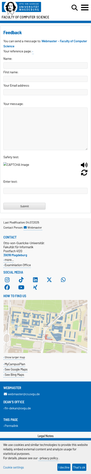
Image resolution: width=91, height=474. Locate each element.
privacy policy (49, 458)
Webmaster (35, 227)
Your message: (13, 103)
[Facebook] (7, 287)
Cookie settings (13, 467)
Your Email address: (16, 85)
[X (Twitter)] (49, 280)
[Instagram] (7, 280)
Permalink (11, 426)
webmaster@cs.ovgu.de (24, 394)
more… (9, 259)
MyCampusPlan (15, 364)
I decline (64, 467)
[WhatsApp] (63, 280)
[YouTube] (21, 287)
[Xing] (35, 287)
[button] (84, 166)
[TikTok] (21, 280)
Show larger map (15, 357)
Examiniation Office (18, 265)
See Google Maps (16, 369)
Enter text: (10, 181)
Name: (7, 58)
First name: (10, 72)
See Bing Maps (14, 374)
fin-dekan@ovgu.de (18, 408)
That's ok (79, 467)
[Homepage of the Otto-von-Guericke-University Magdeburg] (28, 8)
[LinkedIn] (35, 280)
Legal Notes (46, 436)
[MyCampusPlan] (45, 352)
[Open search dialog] (75, 8)
